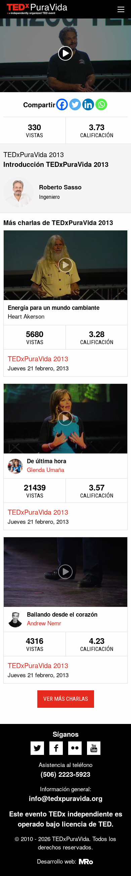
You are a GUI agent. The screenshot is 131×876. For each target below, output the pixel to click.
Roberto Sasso (60, 187)
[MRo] (86, 861)
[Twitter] (75, 104)
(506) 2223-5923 (65, 774)
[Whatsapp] (101, 104)
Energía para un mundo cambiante (53, 307)
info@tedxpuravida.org (65, 798)
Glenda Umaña (45, 469)
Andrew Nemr (44, 623)
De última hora (46, 461)
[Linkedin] (88, 104)
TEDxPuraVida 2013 (38, 358)
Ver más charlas (65, 698)
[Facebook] (62, 104)
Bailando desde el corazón (62, 614)
